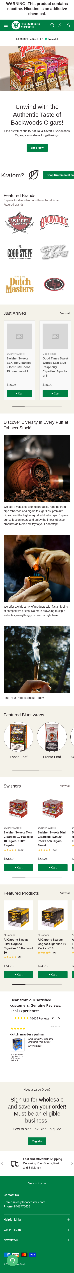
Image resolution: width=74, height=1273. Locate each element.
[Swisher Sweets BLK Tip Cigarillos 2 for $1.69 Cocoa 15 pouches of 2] (19, 336)
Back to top (35, 1183)
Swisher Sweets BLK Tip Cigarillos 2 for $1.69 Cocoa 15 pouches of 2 (19, 365)
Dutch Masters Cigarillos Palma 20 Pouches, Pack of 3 (17, 1057)
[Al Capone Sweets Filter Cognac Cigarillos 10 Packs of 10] (18, 915)
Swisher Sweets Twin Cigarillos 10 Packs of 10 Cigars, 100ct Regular (18, 839)
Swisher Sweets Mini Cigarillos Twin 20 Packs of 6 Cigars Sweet (52, 839)
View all (65, 313)
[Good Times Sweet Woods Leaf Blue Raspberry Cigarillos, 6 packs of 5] (55, 336)
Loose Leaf (18, 757)
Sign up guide (50, 1129)
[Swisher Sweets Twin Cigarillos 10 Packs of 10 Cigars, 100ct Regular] (18, 808)
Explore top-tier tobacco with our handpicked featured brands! (32, 202)
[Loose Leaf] (18, 737)
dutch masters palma (27, 1034)
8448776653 (22, 1206)
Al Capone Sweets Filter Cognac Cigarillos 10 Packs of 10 (18, 946)
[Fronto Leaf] (52, 737)
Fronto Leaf (52, 757)
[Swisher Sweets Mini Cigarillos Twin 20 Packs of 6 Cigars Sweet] (53, 808)
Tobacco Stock (18, 1264)
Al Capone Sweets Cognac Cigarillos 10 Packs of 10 (52, 944)
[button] (68, 25)
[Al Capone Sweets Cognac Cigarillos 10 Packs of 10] (53, 915)
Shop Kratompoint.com (54, 175)
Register (37, 1141)
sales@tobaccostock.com (29, 1202)
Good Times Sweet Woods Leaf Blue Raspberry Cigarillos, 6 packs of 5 (55, 367)
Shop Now (37, 153)
